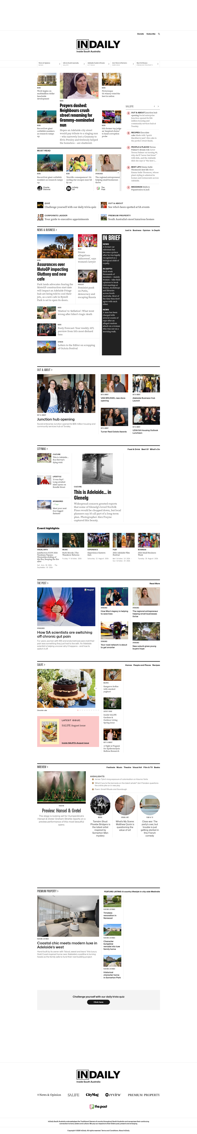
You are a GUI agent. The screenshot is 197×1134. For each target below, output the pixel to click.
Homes (128, 665)
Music (119, 767)
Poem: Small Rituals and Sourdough (111, 789)
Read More (155, 583)
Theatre (127, 767)
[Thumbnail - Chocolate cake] (68, 688)
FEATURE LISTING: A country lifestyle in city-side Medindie (132, 891)
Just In (128, 230)
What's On (155, 449)
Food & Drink (134, 449)
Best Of (145, 449)
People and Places (142, 665)
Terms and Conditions (109, 1130)
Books (157, 767)
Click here (98, 1002)
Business (137, 230)
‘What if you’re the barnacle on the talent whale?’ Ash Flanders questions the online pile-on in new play (126, 784)
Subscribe (150, 34)
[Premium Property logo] (144, 1095)
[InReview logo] (113, 1095)
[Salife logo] (73, 1095)
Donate (140, 34)
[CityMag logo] (92, 1095)
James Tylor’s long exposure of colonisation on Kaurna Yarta (121, 779)
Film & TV (148, 767)
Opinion (146, 230)
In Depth (156, 230)
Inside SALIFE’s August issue (75, 743)
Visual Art (137, 767)
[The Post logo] (98, 1107)
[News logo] (49, 1094)
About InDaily (124, 1130)
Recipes (156, 665)
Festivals (110, 767)
